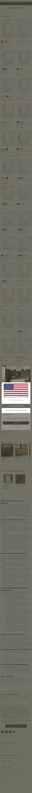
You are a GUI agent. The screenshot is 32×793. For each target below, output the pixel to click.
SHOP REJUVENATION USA (17, 406)
